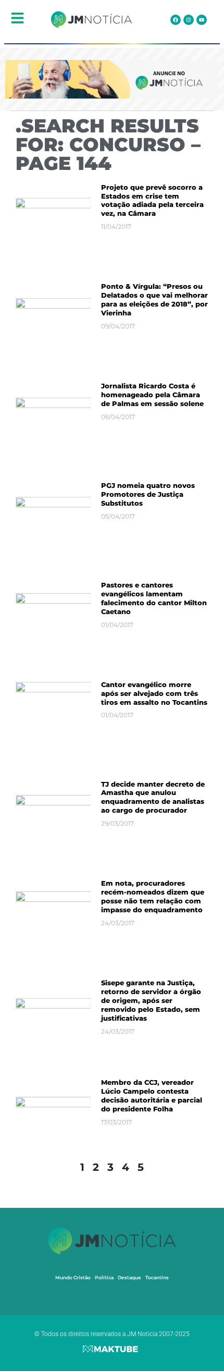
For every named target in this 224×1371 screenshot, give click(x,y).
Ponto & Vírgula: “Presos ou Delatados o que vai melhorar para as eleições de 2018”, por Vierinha (154, 299)
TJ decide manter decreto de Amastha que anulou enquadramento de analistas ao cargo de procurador (153, 797)
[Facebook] (175, 20)
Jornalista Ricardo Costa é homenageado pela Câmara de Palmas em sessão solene (152, 395)
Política (104, 1277)
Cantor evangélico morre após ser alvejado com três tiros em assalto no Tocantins (154, 693)
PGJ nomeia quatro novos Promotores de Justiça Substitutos (148, 494)
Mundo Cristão (73, 1277)
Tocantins (157, 1277)
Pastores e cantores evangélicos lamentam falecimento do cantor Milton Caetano (154, 598)
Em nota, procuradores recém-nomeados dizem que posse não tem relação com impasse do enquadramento (152, 896)
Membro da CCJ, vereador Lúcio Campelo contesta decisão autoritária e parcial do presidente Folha (151, 1095)
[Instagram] (188, 20)
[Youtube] (201, 20)
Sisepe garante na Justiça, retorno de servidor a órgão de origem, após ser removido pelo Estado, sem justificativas (151, 1000)
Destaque (129, 1277)
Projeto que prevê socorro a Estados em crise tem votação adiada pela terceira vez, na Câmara (152, 200)
